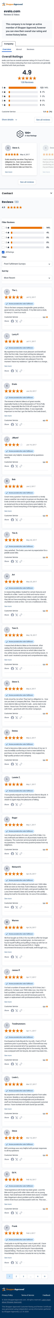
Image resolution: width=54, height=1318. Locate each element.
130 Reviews (27, 82)
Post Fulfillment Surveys (14, 264)
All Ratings (10, 252)
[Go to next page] (44, 1276)
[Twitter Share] (16, 321)
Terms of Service (27, 1295)
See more (8, 172)
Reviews (30, 49)
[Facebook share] (12, 321)
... (30, 1276)
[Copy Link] (20, 321)
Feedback (46, 1295)
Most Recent (9, 278)
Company (8, 44)
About (19, 49)
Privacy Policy (7, 1295)
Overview (7, 49)
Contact (7, 193)
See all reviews (43, 120)
